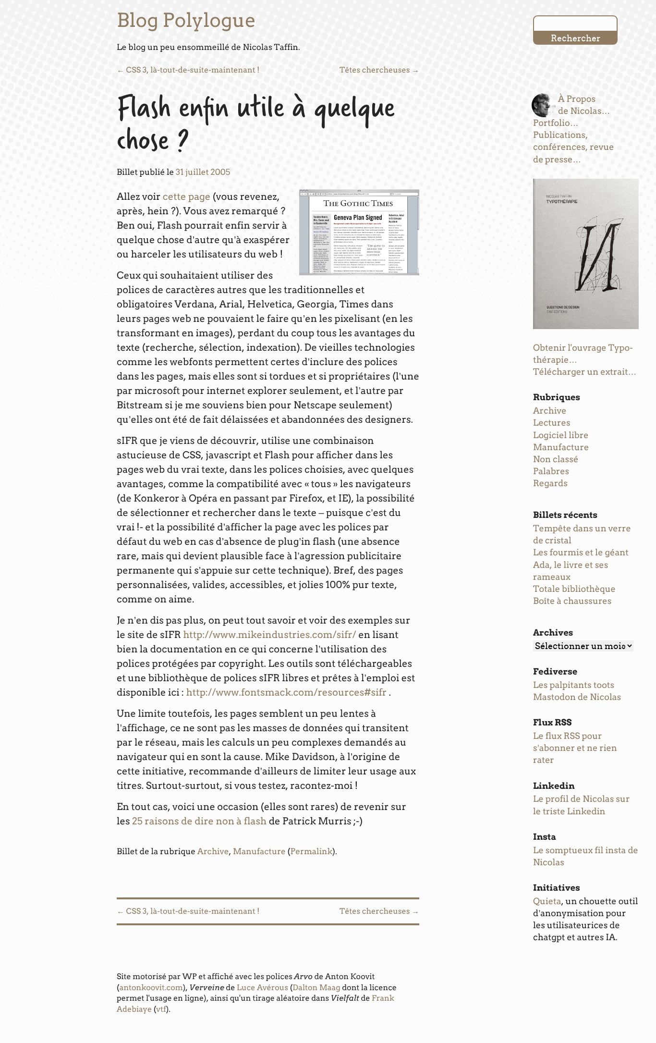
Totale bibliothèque (574, 589)
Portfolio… (556, 123)
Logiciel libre (561, 435)
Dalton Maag (316, 987)
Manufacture (259, 852)
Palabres (551, 471)
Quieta (547, 901)
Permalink (311, 852)
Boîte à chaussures (572, 601)
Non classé (555, 459)
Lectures (552, 423)
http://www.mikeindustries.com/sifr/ (269, 634)
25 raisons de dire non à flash (199, 821)
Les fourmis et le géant (581, 553)
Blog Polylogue (186, 20)
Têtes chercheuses (379, 69)
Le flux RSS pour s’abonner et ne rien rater (575, 748)
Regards (550, 484)
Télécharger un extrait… (585, 372)
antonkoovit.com (151, 987)
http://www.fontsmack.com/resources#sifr (286, 692)
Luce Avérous (262, 987)
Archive (213, 852)
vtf (161, 1009)
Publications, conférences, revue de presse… (573, 147)
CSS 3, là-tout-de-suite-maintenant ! (188, 69)
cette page (187, 196)
